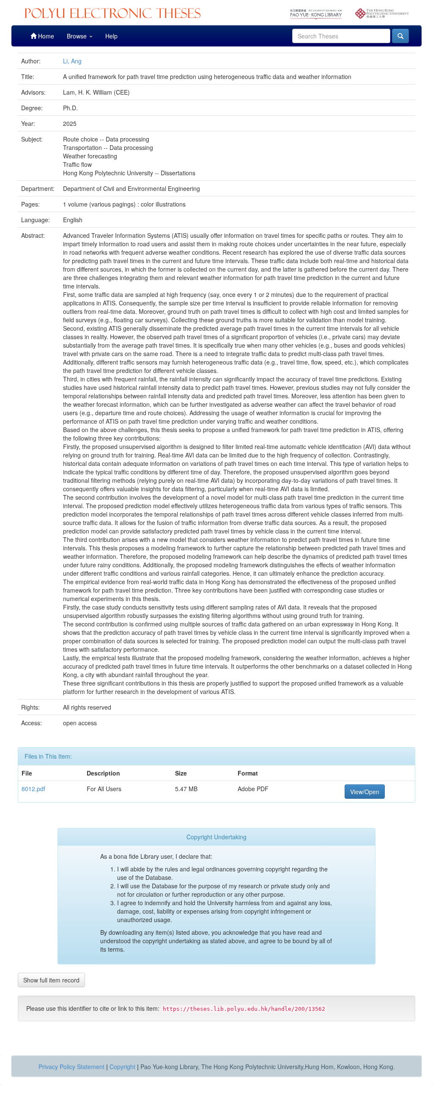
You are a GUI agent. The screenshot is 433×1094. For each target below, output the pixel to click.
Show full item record (51, 980)
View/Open (364, 791)
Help (111, 36)
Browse (77, 36)
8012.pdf (33, 788)
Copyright (122, 1066)
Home (45, 36)
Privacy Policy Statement (71, 1066)
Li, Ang (72, 61)
